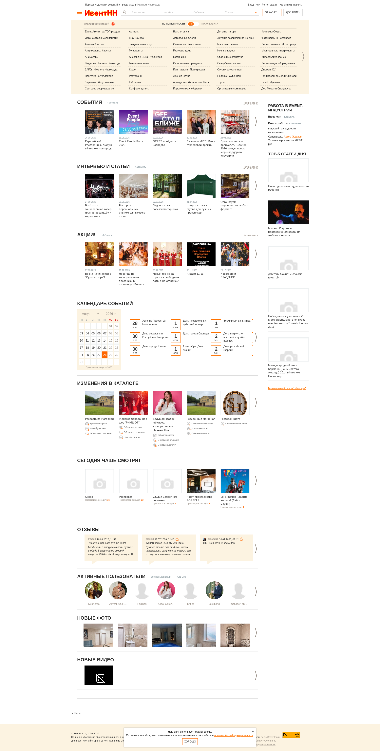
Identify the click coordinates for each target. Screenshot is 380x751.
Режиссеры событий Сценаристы (281, 75)
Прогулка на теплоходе (99, 75)
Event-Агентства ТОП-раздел (102, 31)
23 (116, 347)
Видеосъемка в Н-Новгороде (278, 44)
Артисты (134, 31)
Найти (124, 12)
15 (110, 340)
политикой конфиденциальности (233, 735)
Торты (220, 82)
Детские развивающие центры (235, 37)
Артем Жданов (293, 136)
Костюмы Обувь (271, 31)
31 (81, 362)
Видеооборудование (273, 56)
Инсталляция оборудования (278, 63)
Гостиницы (179, 56)
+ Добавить (112, 103)
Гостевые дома (182, 50)
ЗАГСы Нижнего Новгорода (101, 69)
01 (110, 326)
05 (93, 333)
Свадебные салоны (228, 63)
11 (87, 340)
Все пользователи (161, 576)
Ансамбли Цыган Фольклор (145, 56)
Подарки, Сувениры (229, 75)
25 (87, 354)
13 (99, 340)
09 (116, 333)
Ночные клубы (226, 50)
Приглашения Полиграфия (189, 69)
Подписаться (250, 102)
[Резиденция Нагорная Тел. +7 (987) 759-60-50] (98, 635)
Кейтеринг (135, 82)
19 (93, 347)
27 (99, 354)
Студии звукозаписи (229, 69)
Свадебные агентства (230, 56)
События (89, 102)
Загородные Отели (184, 37)
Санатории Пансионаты (187, 44)
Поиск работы (278, 123)
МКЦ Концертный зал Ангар (219, 543)
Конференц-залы (139, 88)
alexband (214, 603)
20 (99, 347)
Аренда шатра (181, 75)
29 (110, 354)
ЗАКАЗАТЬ (271, 12)
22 (110, 347)
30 (116, 354)
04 (87, 333)
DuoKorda (94, 603)
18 (87, 347)
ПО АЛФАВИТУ (209, 24)
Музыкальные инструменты (277, 50)
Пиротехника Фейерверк (187, 88)
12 (93, 340)
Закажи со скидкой (96, 24)
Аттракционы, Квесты (98, 50)
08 (110, 333)
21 (104, 347)
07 (104, 333)
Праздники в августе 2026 (99, 367)
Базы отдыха (181, 31)
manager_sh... (239, 603)
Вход (251, 4)
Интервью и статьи (103, 166)
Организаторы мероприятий (101, 37)
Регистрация (269, 4)
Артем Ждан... (118, 603)
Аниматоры (91, 56)
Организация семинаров (231, 88)
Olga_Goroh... (166, 603)
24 (81, 354)
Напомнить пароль (290, 4)
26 (93, 354)
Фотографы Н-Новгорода (276, 37)
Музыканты (135, 50)
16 (116, 340)
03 (81, 333)
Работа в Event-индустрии (285, 107)
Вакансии (274, 116)
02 (116, 326)
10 (81, 340)
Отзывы (88, 529)
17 (81, 347)
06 (99, 333)
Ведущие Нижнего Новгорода (102, 63)
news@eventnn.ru (270, 737)
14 (104, 340)
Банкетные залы (139, 63)
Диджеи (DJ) (268, 69)
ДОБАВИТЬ (293, 12)
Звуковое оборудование (99, 82)
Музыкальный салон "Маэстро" (287, 388)
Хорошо (190, 741)
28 (104, 354)
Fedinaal (142, 603)
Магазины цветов (227, 44)
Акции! (86, 234)
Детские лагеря (226, 31)
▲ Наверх (76, 713)
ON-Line (181, 576)
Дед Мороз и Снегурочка (276, 88)
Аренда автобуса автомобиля (191, 82)
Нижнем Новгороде (148, 4)
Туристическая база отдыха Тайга (107, 543)
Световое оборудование (99, 88)
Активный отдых (94, 44)
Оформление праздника (187, 63)
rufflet (190, 603)
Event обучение (270, 82)
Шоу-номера (136, 37)
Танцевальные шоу (140, 44)
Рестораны (135, 75)
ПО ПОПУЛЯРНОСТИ (173, 24)
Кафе (132, 69)
